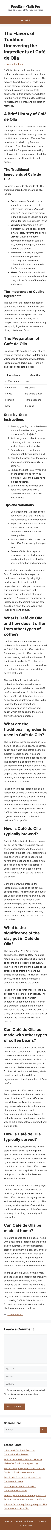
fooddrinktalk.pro (29, 1521)
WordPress (27, 1525)
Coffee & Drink (15, 1314)
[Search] (43, 1430)
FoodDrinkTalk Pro (25, 7)
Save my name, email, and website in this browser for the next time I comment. (26, 1394)
